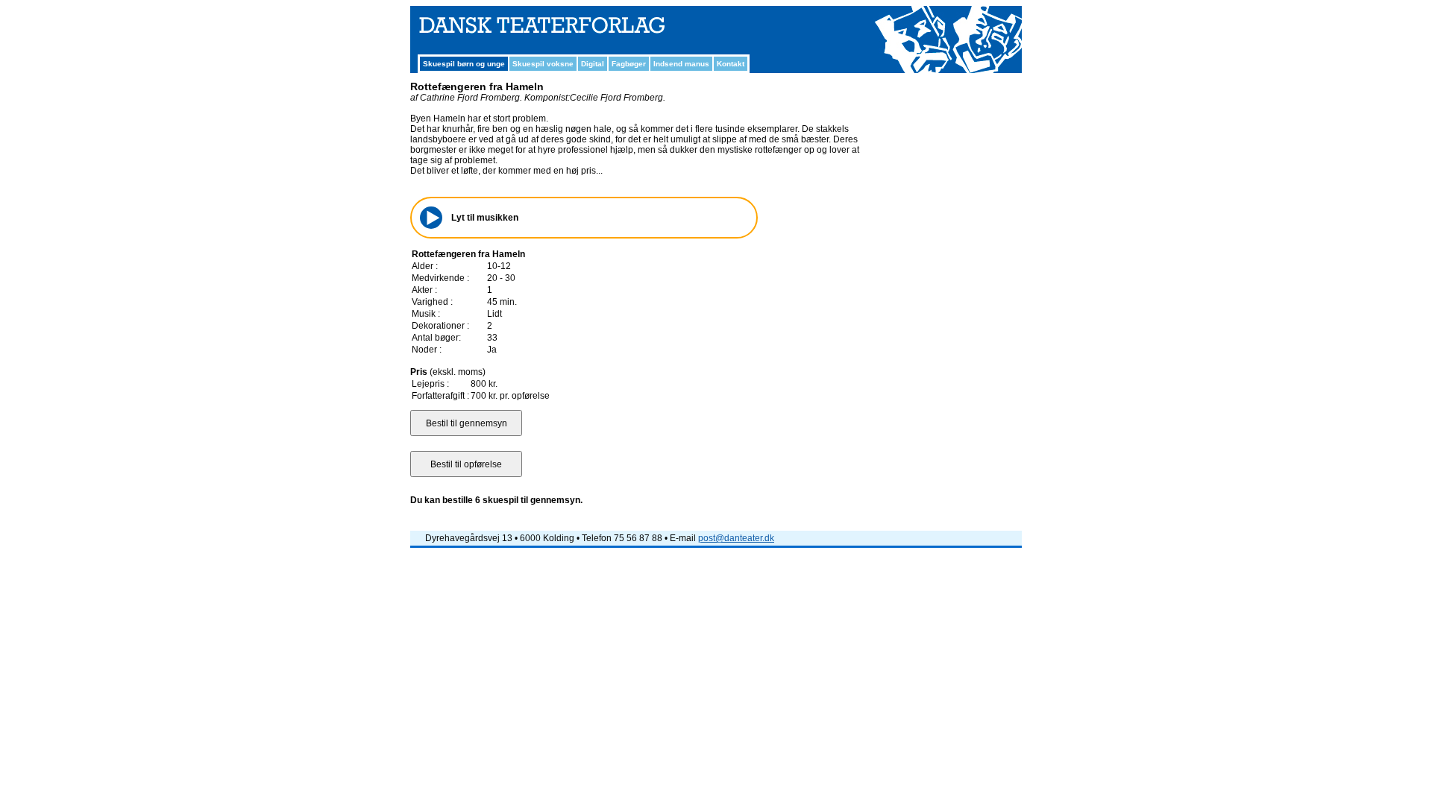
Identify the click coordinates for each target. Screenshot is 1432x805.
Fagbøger (629, 64)
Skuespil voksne (543, 64)
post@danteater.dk (736, 538)
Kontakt (730, 64)
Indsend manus (681, 64)
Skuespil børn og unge (464, 64)
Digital (592, 64)
